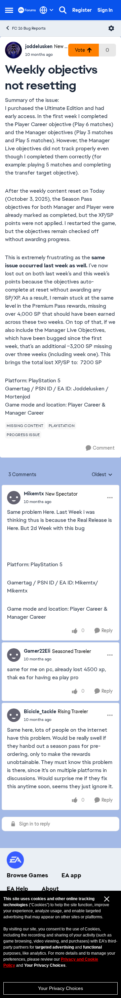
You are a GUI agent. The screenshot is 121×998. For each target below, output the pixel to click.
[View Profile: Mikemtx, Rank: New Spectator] (14, 497)
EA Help (17, 888)
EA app (71, 875)
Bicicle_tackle (40, 711)
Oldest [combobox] (102, 474)
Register (82, 10)
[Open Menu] (111, 28)
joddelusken (38, 46)
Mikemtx (34, 494)
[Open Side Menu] (9, 10)
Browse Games (27, 875)
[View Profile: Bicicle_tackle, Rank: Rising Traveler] (14, 715)
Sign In (105, 10)
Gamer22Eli (37, 651)
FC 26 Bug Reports (29, 28)
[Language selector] (46, 10)
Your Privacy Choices (60, 988)
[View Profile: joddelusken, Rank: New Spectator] (13, 50)
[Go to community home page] (27, 10)
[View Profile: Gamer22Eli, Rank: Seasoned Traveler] (14, 655)
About (50, 888)
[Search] (63, 10)
